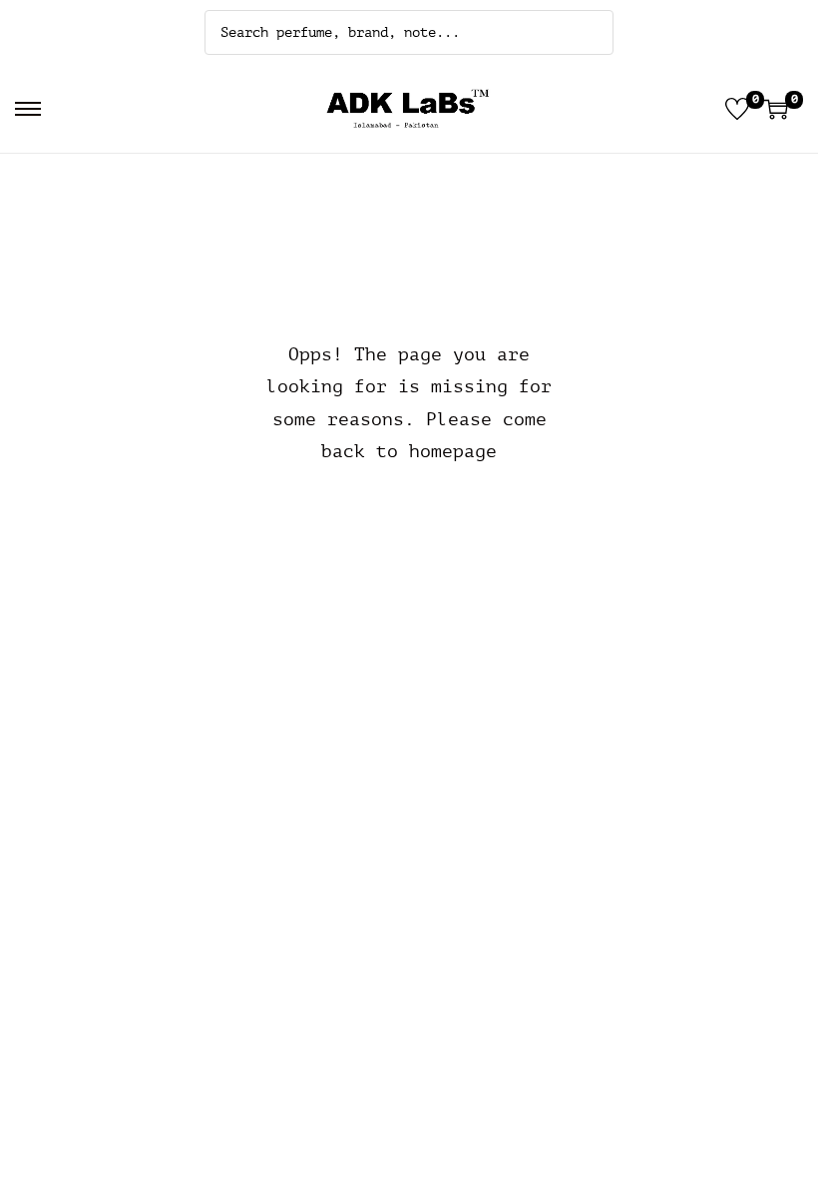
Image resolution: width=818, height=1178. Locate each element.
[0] (737, 109)
